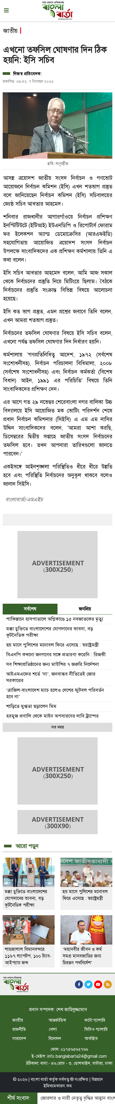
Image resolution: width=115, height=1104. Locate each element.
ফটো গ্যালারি (95, 1020)
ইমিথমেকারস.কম (58, 1086)
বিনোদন (55, 1038)
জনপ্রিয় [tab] (85, 609)
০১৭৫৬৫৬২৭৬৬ (74, 1049)
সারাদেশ (19, 1038)
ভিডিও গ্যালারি (96, 1029)
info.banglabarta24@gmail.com (77, 1056)
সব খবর (57, 727)
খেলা (53, 1029)
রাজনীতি (19, 1029)
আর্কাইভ (91, 1038)
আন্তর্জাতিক (57, 1020)
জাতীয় (17, 1020)
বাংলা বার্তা (39, 1079)
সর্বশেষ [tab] (30, 609)
